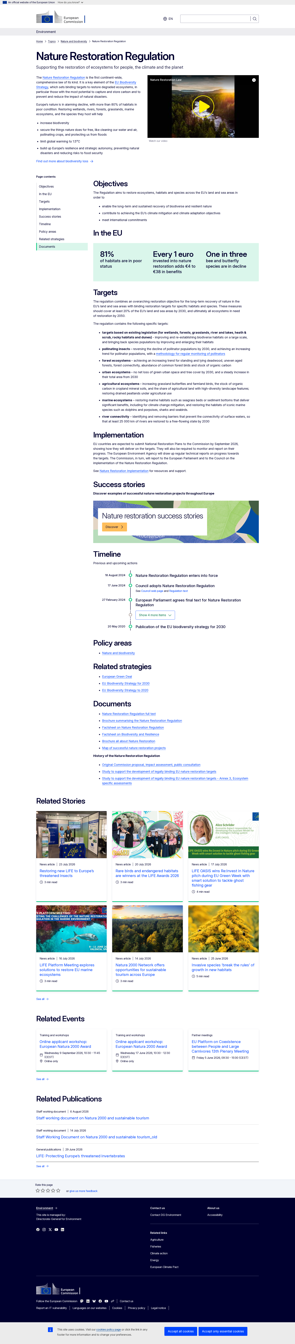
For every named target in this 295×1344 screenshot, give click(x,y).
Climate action (159, 1253)
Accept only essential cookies (223, 1331)
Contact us (126, 1301)
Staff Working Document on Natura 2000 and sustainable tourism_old (96, 1137)
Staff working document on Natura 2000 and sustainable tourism (92, 1118)
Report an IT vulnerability (51, 1308)
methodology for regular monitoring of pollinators (190, 353)
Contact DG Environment (165, 1215)
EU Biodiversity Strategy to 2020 (125, 690)
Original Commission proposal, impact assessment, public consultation (151, 764)
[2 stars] (40, 1190)
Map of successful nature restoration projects (134, 748)
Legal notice (158, 1308)
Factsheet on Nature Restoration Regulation (133, 727)
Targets (44, 201)
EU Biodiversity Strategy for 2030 (126, 683)
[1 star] (37, 1190)
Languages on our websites (90, 1308)
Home (39, 41)
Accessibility (215, 1215)
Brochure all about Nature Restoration (128, 741)
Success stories (50, 216)
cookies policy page (108, 1329)
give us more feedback (83, 1191)
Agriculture (157, 1239)
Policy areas (47, 231)
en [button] (170, 18)
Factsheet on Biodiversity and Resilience (130, 734)
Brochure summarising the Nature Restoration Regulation (142, 720)
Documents (47, 246)
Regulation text (178, 591)
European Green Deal (117, 676)
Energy (154, 1260)
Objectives (46, 186)
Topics (52, 41)
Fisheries (155, 1246)
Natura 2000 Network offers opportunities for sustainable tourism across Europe (141, 970)
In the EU (45, 194)
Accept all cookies (181, 1331)
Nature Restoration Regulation (64, 77)
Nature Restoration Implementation (124, 471)
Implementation (49, 209)
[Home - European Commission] (63, 17)
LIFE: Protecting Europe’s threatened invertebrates (80, 1156)
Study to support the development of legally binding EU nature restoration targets (159, 771)
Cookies (117, 1308)
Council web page (152, 591)
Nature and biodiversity (74, 41)
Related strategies (51, 239)
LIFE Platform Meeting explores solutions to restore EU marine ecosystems (67, 970)
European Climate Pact (164, 1267)
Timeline (45, 224)
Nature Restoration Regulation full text (129, 714)
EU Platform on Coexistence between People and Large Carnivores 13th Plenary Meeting (220, 1046)
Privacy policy (136, 1308)
